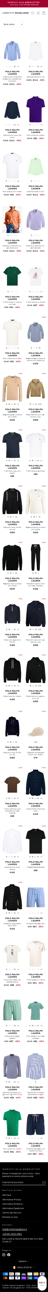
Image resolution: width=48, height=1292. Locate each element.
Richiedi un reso (10, 1217)
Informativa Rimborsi (12, 1204)
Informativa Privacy (11, 1200)
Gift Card (6, 1195)
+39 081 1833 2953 (12, 1234)
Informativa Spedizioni (13, 1208)
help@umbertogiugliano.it (14, 1229)
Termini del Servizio (11, 1213)
